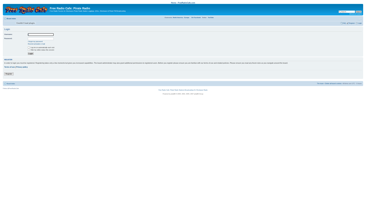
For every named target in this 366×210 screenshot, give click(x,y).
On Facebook (196, 17)
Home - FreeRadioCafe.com (183, 3)
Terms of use (9, 67)
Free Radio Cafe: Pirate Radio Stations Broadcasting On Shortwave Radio (183, 90)
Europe (186, 17)
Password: (8, 38)
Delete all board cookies (333, 83)
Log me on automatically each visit (42, 47)
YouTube (211, 17)
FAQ (344, 23)
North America (178, 17)
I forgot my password (35, 41)
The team (320, 83)
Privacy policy (22, 67)
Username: (8, 34)
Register (352, 23)
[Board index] (27, 9)
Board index (11, 18)
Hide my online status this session (42, 50)
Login (360, 23)
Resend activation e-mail (36, 44)
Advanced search (355, 14)
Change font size (360, 19)
